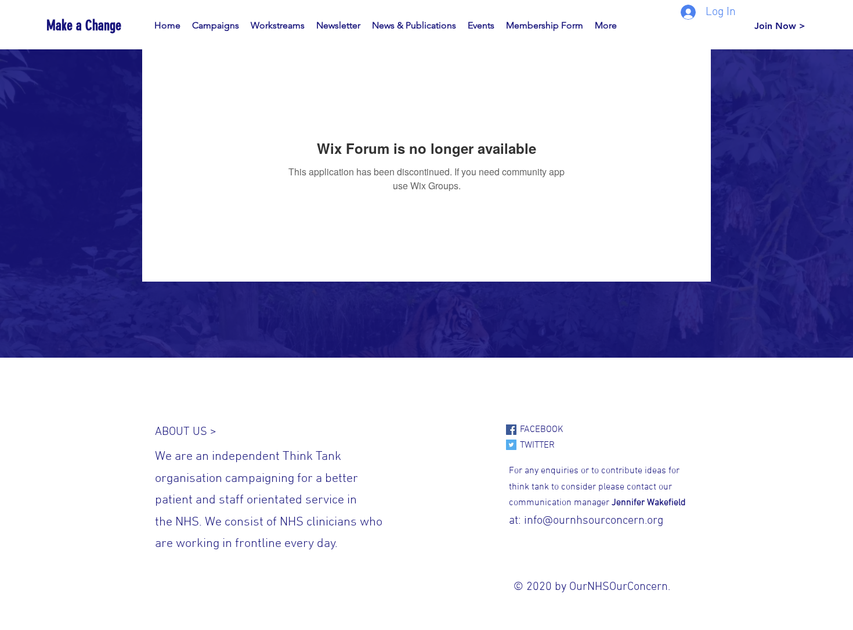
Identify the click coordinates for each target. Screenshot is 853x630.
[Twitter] (511, 445)
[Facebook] (511, 429)
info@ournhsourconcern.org (593, 521)
